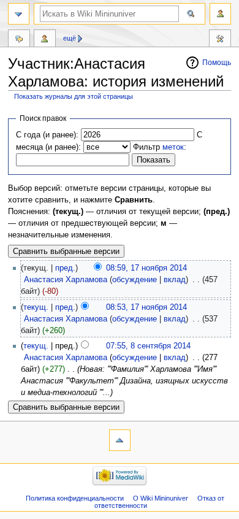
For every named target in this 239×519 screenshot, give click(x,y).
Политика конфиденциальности (75, 498)
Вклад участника (44, 40)
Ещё (69, 38)
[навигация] (18, 14)
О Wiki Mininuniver (160, 498)
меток (173, 147)
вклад (175, 279)
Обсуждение (19, 40)
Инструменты (220, 40)
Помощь (216, 62)
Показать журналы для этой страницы (73, 96)
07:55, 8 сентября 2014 (148, 346)
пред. (65, 268)
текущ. (35, 307)
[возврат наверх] (120, 440)
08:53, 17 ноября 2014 (146, 307)
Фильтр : (159, 147)
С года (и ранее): (47, 135)
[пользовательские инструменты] (220, 14)
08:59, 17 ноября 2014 (146, 268)
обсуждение (134, 279)
